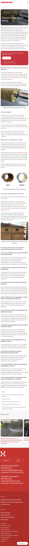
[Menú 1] (27, 2)
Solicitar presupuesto (9, 62)
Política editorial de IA (5, 533)
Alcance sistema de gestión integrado (9, 535)
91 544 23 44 (7, 58)
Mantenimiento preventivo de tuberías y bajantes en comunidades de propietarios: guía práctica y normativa (12, 441)
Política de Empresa (5, 529)
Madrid (18, 460)
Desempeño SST (4, 539)
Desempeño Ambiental (6, 537)
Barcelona (6, 460)
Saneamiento (5, 6)
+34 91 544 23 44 (16, 483)
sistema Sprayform (16, 206)
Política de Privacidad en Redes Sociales (10, 531)
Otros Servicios (5, 504)
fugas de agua (13, 74)
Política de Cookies (5, 527)
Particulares (4, 519)
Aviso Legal (3, 523)
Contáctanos (21, 543)
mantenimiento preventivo (14, 77)
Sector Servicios (5, 515)
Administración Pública (7, 517)
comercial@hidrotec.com (12, 470)
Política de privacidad (5, 525)
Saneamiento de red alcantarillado (11, 500)
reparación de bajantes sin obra (18, 152)
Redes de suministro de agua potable (12, 502)
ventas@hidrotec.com (10, 481)
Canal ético (3, 541)
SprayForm (23, 315)
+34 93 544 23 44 (16, 472)
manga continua (7, 208)
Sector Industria (5, 512)
